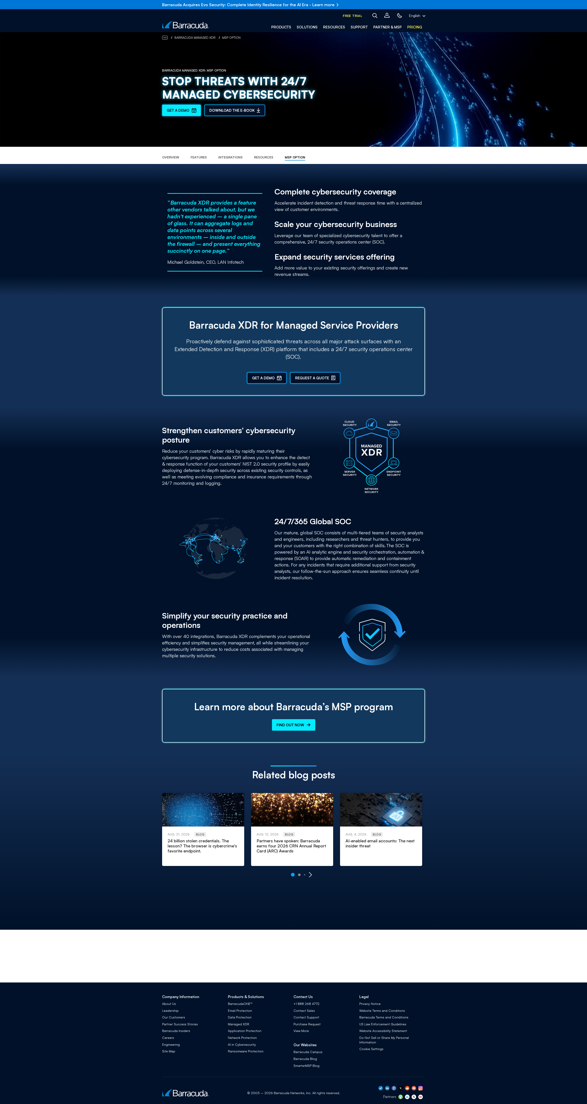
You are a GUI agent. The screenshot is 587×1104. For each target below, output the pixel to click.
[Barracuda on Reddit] (407, 1089)
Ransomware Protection (245, 1051)
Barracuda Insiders (176, 1031)
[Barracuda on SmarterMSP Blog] (400, 1098)
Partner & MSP (387, 27)
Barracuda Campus (308, 1052)
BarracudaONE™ (240, 1004)
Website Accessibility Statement (383, 1031)
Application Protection (244, 1031)
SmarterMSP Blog (306, 1066)
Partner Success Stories (180, 1024)
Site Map (168, 1051)
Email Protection (240, 1010)
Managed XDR (238, 1024)
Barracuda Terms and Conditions (383, 1017)
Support (359, 27)
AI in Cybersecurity (242, 1044)
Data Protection (240, 1017)
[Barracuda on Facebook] (394, 1089)
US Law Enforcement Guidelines (382, 1024)
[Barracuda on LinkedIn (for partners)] (407, 1098)
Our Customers (173, 1017)
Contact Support (306, 1017)
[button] (352, 15)
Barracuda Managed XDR (195, 37)
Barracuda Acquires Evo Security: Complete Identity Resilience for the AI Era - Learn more (248, 4)
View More (301, 1031)
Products (281, 27)
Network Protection (242, 1038)
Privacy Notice (370, 1004)
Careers (168, 1038)
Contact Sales (304, 1010)
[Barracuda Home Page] (185, 24)
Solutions (307, 27)
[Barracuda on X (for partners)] (414, 1098)
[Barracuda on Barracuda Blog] (380, 1089)
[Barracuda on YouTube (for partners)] (420, 1098)
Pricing (414, 27)
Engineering (171, 1044)
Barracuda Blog (305, 1059)
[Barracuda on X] (400, 1089)
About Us (169, 1004)
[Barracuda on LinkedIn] (387, 1089)
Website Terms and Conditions (382, 1010)
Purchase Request (307, 1024)
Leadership (170, 1010)
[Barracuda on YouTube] (414, 1089)
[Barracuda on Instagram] (420, 1089)
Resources (334, 27)
